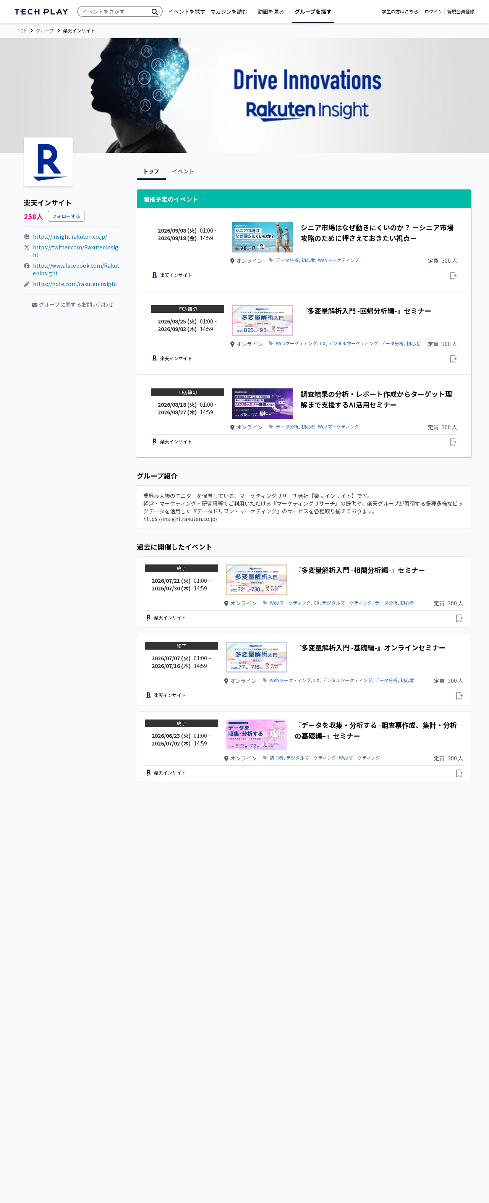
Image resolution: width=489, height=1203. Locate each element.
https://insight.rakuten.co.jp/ (70, 236)
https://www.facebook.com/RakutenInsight (76, 269)
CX (322, 343)
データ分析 (287, 260)
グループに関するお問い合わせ (76, 304)
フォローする (66, 216)
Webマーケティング (338, 260)
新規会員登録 (460, 11)
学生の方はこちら (400, 11)
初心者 (308, 260)
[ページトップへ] (41, 12)
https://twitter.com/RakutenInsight (75, 251)
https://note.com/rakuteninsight (75, 284)
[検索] (155, 11)
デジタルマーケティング (353, 343)
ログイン (433, 11)
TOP (22, 30)
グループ (45, 30)
